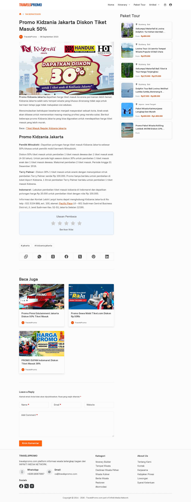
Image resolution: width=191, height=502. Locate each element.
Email (57, 404)
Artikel (152, 4)
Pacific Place (66, 203)
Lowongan (142, 478)
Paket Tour (139, 4)
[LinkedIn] (107, 256)
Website (91, 404)
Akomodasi (101, 486)
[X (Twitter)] (80, 256)
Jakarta (25, 245)
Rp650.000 (145, 36)
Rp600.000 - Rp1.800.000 (151, 116)
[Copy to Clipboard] (26, 256)
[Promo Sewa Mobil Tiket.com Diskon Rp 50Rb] (91, 296)
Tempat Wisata (103, 465)
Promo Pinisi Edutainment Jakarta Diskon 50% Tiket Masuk (40, 315)
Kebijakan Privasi (145, 474)
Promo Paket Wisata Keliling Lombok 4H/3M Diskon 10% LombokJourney (150, 128)
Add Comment (29, 415)
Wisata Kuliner (103, 474)
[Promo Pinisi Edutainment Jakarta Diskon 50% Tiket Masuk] (41, 296)
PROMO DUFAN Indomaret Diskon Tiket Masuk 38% (39, 362)
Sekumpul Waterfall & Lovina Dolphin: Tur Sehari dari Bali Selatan (150, 31)
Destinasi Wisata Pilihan (107, 470)
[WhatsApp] (39, 256)
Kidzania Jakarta (43, 245)
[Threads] (53, 256)
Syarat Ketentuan (145, 482)
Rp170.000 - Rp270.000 (151, 76)
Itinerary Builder (103, 461)
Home (111, 4)
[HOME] (20, 14)
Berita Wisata (102, 478)
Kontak (140, 465)
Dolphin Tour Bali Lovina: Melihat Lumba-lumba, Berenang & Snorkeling (152, 91)
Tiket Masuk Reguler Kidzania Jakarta (46, 128)
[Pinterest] (93, 256)
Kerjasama (142, 470)
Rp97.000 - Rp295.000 (150, 96)
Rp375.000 (145, 56)
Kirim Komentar (30, 443)
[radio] (53, 223)
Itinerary (122, 4)
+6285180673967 (35, 473)
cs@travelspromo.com (66, 473)
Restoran (100, 482)
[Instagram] (32, 486)
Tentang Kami (144, 461)
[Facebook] (66, 256)
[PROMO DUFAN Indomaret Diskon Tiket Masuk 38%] (41, 343)
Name (25, 404)
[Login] (170, 4)
